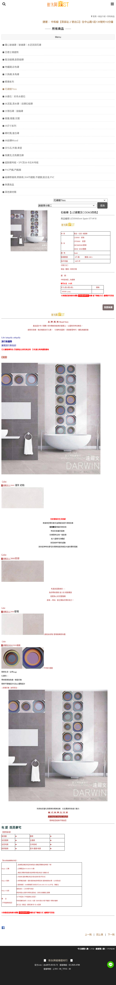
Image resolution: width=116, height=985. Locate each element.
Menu (58, 37)
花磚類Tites (11, 89)
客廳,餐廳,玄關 (12, 118)
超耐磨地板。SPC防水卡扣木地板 (21, 162)
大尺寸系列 (10, 125)
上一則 (88, 934)
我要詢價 (108, 307)
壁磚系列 (9, 81)
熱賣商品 (9, 184)
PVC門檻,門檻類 (13, 169)
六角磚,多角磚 (12, 74)
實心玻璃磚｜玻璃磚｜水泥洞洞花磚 (23, 44)
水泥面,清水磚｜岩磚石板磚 (19, 103)
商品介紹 (102, 16)
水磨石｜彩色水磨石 (15, 96)
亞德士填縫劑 (12, 52)
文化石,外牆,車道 (13, 147)
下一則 (111, 934)
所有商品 (111, 16)
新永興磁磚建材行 (58, 960)
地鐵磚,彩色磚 (12, 66)
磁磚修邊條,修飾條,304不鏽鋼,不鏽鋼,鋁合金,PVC (29, 177)
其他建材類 (10, 192)
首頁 (94, 16)
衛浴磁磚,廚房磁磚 (14, 59)
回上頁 (99, 934)
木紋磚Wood (11, 140)
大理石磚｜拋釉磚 (14, 111)
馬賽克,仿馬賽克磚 (14, 155)
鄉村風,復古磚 (12, 133)
